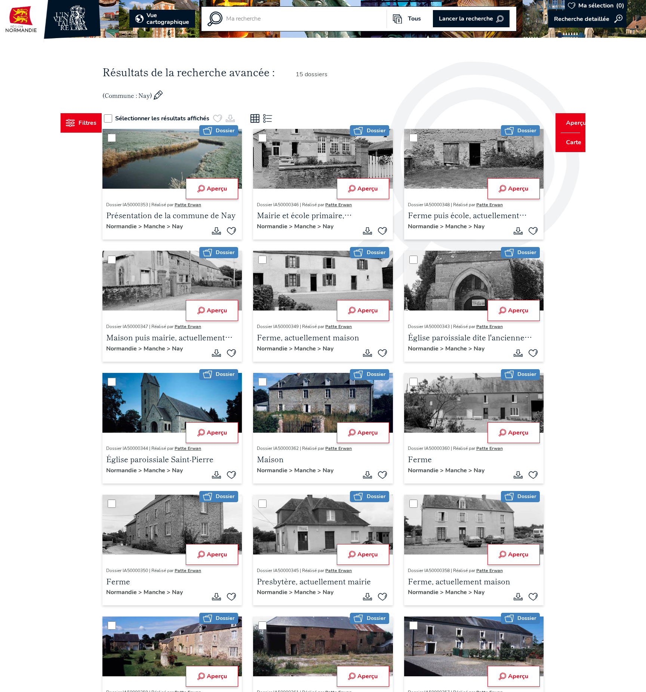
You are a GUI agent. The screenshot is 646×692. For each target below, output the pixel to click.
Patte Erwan (202, 205)
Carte (568, 142)
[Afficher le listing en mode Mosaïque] (268, 118)
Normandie (136, 226)
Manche (169, 226)
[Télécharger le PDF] (221, 231)
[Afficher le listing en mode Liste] (281, 118)
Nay (191, 226)
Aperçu (221, 189)
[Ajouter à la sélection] (236, 231)
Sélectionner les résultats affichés (176, 118)
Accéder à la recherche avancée (587, 19)
